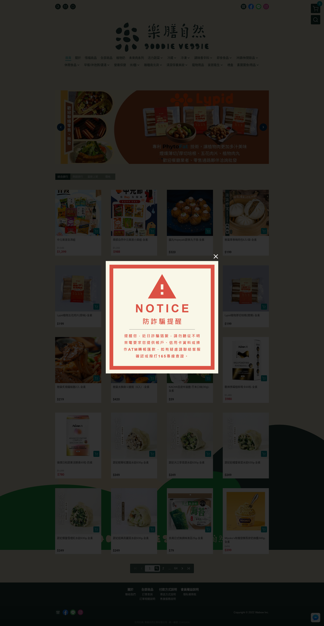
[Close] (216, 256)
